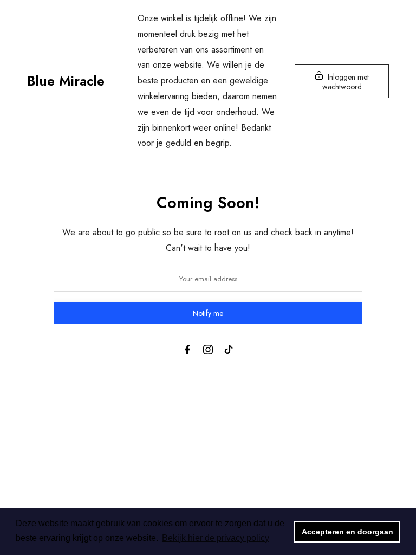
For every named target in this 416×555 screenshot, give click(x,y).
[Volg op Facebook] (187, 349)
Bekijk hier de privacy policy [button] (215, 538)
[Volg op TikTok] (228, 349)
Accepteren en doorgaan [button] (347, 531)
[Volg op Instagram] (208, 349)
